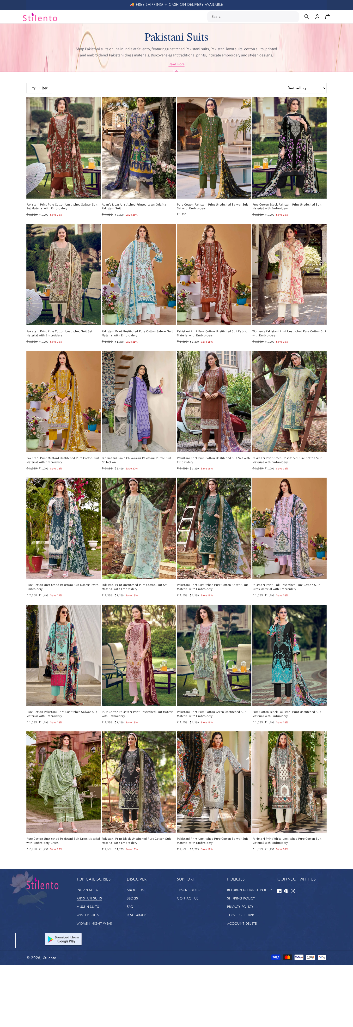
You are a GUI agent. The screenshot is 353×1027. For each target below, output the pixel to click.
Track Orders (189, 890)
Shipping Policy (241, 898)
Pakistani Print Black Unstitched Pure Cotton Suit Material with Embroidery (136, 841)
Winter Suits (88, 915)
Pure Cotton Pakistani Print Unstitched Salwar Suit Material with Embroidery (61, 714)
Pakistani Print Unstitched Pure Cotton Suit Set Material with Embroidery (135, 587)
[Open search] (306, 16)
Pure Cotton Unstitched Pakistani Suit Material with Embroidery (62, 587)
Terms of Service (242, 915)
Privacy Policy (240, 907)
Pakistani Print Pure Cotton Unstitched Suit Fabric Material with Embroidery (212, 333)
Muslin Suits (88, 907)
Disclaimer (136, 915)
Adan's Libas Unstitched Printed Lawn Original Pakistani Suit (134, 207)
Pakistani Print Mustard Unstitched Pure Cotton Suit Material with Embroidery (62, 460)
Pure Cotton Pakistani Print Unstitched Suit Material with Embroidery (138, 714)
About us (135, 890)
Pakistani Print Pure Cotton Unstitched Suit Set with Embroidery (213, 460)
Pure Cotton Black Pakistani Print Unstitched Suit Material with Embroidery (287, 207)
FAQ (130, 907)
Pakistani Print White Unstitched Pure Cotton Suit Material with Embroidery (287, 841)
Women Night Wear (94, 923)
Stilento (49, 957)
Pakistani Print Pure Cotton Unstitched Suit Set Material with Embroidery (59, 333)
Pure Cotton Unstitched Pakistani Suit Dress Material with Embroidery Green (63, 841)
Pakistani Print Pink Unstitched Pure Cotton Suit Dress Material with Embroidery (286, 587)
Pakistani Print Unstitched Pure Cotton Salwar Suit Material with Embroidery (137, 333)
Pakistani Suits (89, 898)
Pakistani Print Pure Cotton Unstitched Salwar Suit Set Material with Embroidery (61, 207)
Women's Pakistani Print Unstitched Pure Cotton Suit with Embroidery (289, 333)
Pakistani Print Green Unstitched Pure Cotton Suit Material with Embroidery (287, 460)
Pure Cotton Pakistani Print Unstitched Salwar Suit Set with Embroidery (212, 207)
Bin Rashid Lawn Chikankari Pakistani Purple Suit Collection (136, 460)
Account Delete (242, 923)
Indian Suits (87, 890)
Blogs (132, 898)
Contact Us (188, 898)
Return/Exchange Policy (249, 890)
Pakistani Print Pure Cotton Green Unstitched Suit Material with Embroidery (211, 714)
